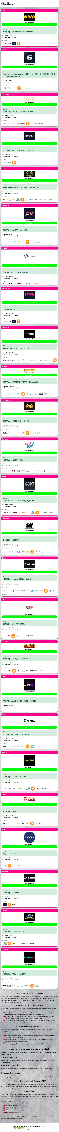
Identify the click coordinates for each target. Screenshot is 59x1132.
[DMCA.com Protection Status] (18, 1129)
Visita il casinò (29, 24)
